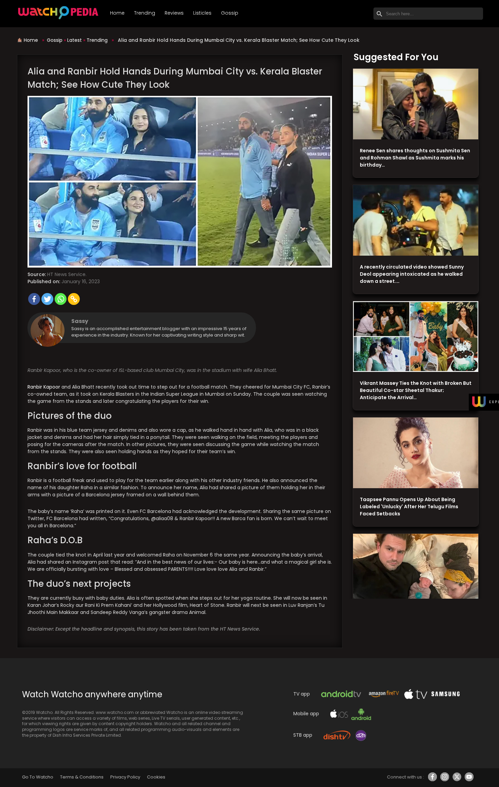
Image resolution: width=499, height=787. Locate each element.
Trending (144, 13)
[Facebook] (34, 299)
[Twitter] (47, 299)
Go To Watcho (37, 777)
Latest (74, 40)
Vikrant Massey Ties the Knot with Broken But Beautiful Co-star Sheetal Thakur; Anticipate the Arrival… (416, 390)
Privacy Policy (125, 777)
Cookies (156, 777)
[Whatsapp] (61, 299)
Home (117, 13)
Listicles (202, 13)
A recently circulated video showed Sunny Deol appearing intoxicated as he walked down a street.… (412, 274)
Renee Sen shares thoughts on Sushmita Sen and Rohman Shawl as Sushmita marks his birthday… (415, 157)
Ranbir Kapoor (43, 386)
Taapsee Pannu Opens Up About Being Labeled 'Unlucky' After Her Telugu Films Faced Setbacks (409, 506)
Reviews (174, 13)
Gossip (229, 13)
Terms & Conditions (81, 777)
